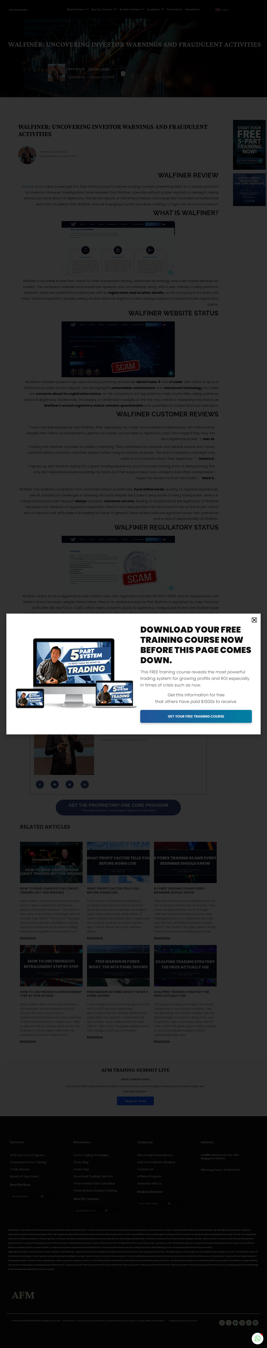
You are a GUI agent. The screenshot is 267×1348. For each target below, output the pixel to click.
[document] (133, 674)
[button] (254, 620)
